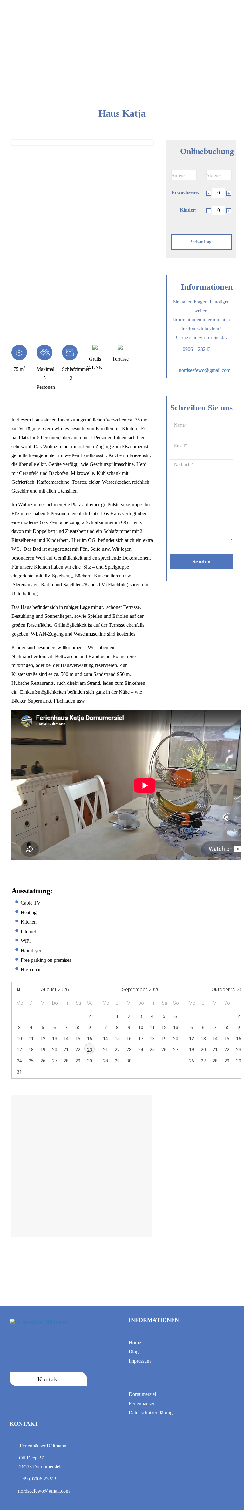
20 (54, 1050)
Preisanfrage (201, 241)
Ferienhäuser (91, 7)
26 (42, 1061)
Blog (184, 7)
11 (31, 1038)
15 (77, 1038)
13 (54, 1038)
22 (77, 1050)
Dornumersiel (128, 7)
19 (42, 1050)
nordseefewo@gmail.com (204, 370)
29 (77, 1061)
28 (66, 1061)
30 (89, 1061)
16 (89, 1038)
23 (89, 1050)
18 (31, 1050)
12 (42, 1038)
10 (19, 1038)
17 (19, 1050)
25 (31, 1061)
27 (54, 1061)
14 (66, 1038)
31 (19, 1072)
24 (19, 1061)
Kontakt (160, 7)
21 (66, 1050)
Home (61, 7)
